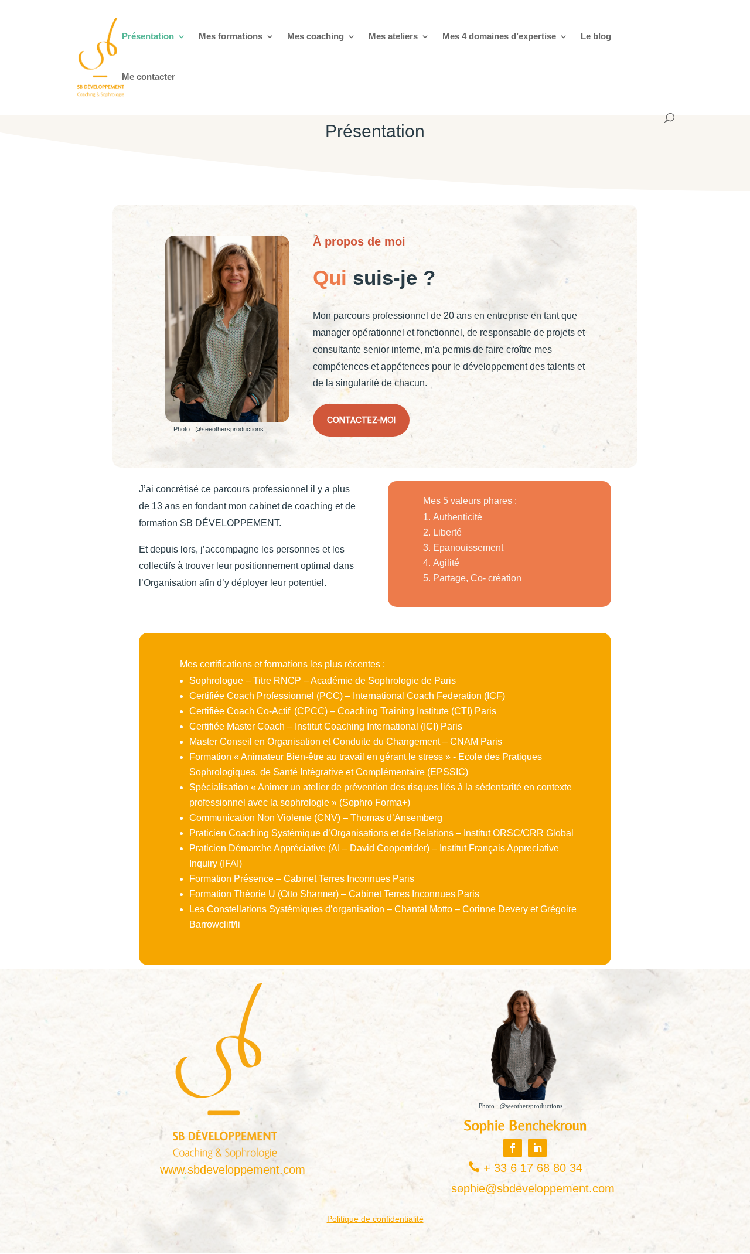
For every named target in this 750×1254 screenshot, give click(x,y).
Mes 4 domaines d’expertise (499, 36)
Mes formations (230, 36)
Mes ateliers (393, 36)
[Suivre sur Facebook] (512, 1148)
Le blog (596, 36)
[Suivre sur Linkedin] (537, 1148)
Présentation (148, 36)
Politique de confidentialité (375, 1219)
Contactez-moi (361, 420)
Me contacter (148, 77)
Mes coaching (315, 36)
